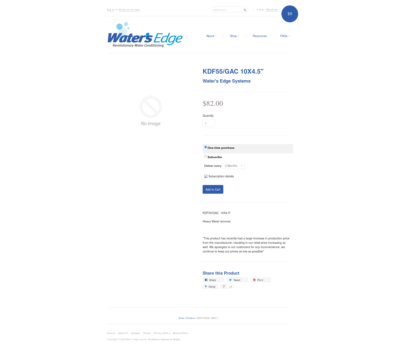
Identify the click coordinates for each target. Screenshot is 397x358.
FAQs (284, 36)
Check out (272, 9)
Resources (260, 36)
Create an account (129, 9)
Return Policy (180, 333)
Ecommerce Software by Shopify (164, 339)
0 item (260, 9)
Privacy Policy (162, 333)
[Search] (245, 9)
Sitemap (135, 333)
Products (190, 318)
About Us (123, 333)
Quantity (208, 115)
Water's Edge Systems (227, 80)
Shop (234, 36)
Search (111, 333)
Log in (111, 9)
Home (181, 318)
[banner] (145, 34)
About (210, 36)
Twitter (147, 333)
